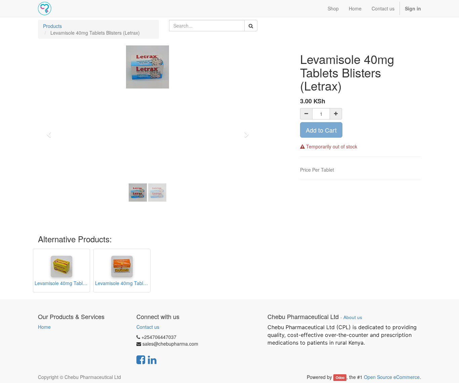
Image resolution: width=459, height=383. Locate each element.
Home (44, 326)
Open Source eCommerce (392, 377)
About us (352, 317)
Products (52, 26)
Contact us (147, 326)
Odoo (340, 377)
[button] (51, 131)
